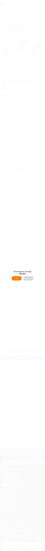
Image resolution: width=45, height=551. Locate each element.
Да (17, 278)
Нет (28, 278)
